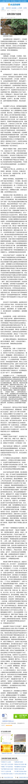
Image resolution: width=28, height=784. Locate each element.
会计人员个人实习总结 (7, 764)
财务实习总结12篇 (19, 769)
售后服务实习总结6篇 (20, 766)
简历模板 (13, 1)
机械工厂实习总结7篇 (7, 766)
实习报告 (18, 1)
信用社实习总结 (19, 762)
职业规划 (23, 1)
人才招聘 (19, 8)
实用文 (25, 8)
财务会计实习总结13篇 (20, 764)
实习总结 (20, 10)
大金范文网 (10, 782)
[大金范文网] (14, 4)
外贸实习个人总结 (6, 762)
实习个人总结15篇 (6, 771)
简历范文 (8, 1)
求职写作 (8, 8)
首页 (3, 8)
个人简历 (2, 1)
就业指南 (14, 8)
